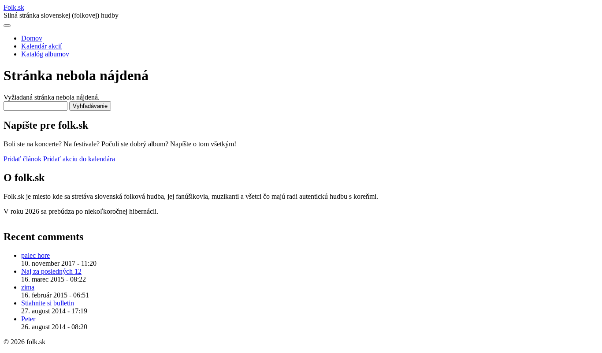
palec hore (35, 255)
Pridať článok (22, 159)
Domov (31, 38)
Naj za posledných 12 (51, 271)
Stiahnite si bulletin (47, 303)
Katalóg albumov (45, 54)
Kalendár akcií (41, 46)
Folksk (14, 7)
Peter (28, 319)
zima (27, 287)
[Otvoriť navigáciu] (7, 25)
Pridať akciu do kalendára (79, 159)
